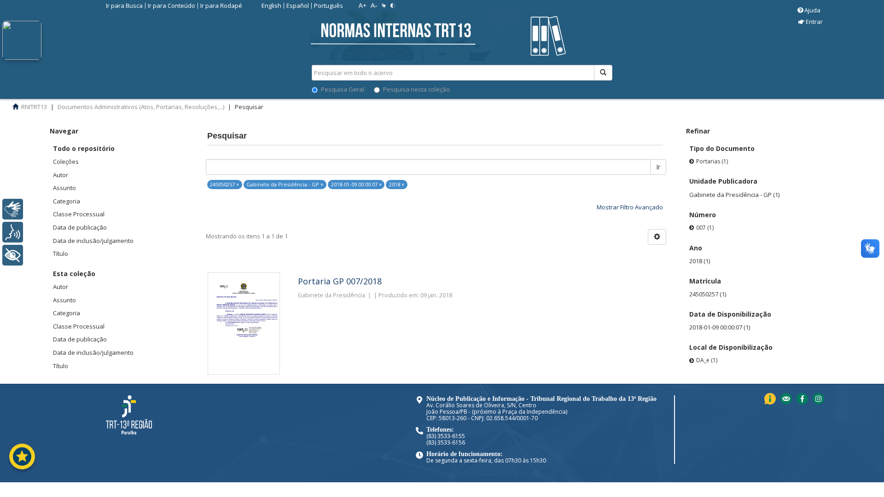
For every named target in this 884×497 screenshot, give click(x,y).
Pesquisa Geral (342, 89)
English (271, 5)
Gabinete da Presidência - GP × (284, 184)
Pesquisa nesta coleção (416, 89)
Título (60, 253)
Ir (658, 166)
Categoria (66, 201)
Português (328, 5)
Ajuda (812, 10)
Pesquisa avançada (645, 105)
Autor (60, 175)
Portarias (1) (712, 161)
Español (297, 5)
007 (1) (705, 227)
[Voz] (12, 232)
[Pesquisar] (603, 73)
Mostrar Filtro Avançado (630, 207)
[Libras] (12, 209)
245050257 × (224, 184)
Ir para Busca (124, 5)
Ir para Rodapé (221, 5)
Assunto (64, 188)
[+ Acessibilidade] (12, 255)
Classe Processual (79, 214)
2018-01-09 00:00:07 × (356, 184)
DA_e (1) (706, 360)
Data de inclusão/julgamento (93, 241)
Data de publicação (80, 227)
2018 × (396, 184)
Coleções (66, 161)
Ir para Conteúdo (171, 5)
